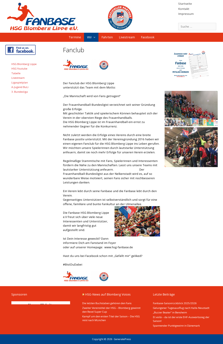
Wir (89, 37)
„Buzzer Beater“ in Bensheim (170, 312)
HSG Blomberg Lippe (24, 64)
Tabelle (15, 73)
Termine (75, 37)
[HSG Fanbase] (70, 16)
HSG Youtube (19, 68)
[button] (95, 37)
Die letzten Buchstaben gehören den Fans (107, 303)
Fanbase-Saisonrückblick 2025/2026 (175, 303)
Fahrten (107, 37)
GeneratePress (122, 339)
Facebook (147, 37)
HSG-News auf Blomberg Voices (108, 294)
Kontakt (183, 9)
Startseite (185, 4)
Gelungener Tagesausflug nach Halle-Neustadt (181, 308)
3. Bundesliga (19, 91)
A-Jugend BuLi (20, 87)
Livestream (127, 37)
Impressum (186, 14)
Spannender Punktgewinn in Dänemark (176, 325)
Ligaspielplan (19, 82)
